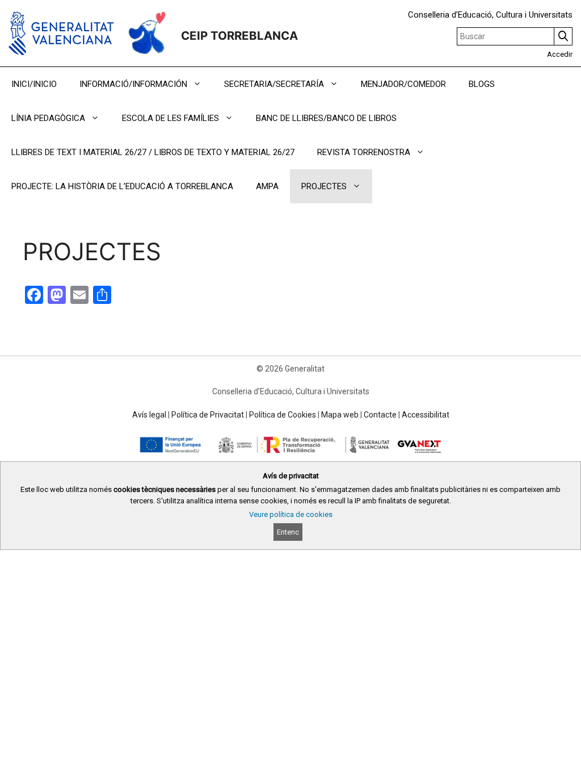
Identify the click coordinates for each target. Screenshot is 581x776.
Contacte (380, 414)
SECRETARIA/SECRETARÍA (274, 84)
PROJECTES (324, 186)
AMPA (267, 186)
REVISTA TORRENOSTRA (363, 152)
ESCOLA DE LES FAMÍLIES (170, 118)
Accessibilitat (425, 414)
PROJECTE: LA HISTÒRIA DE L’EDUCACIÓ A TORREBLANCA (122, 186)
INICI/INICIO (34, 84)
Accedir (559, 54)
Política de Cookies (282, 414)
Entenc (288, 532)
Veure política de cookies (290, 514)
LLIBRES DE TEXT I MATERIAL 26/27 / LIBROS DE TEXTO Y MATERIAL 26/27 (152, 152)
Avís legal (149, 414)
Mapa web (340, 414)
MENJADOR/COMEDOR (403, 84)
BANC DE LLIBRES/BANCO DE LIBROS (326, 118)
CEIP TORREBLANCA (239, 35)
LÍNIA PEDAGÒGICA (48, 118)
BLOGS (482, 84)
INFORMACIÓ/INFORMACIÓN (133, 84)
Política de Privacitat (207, 414)
